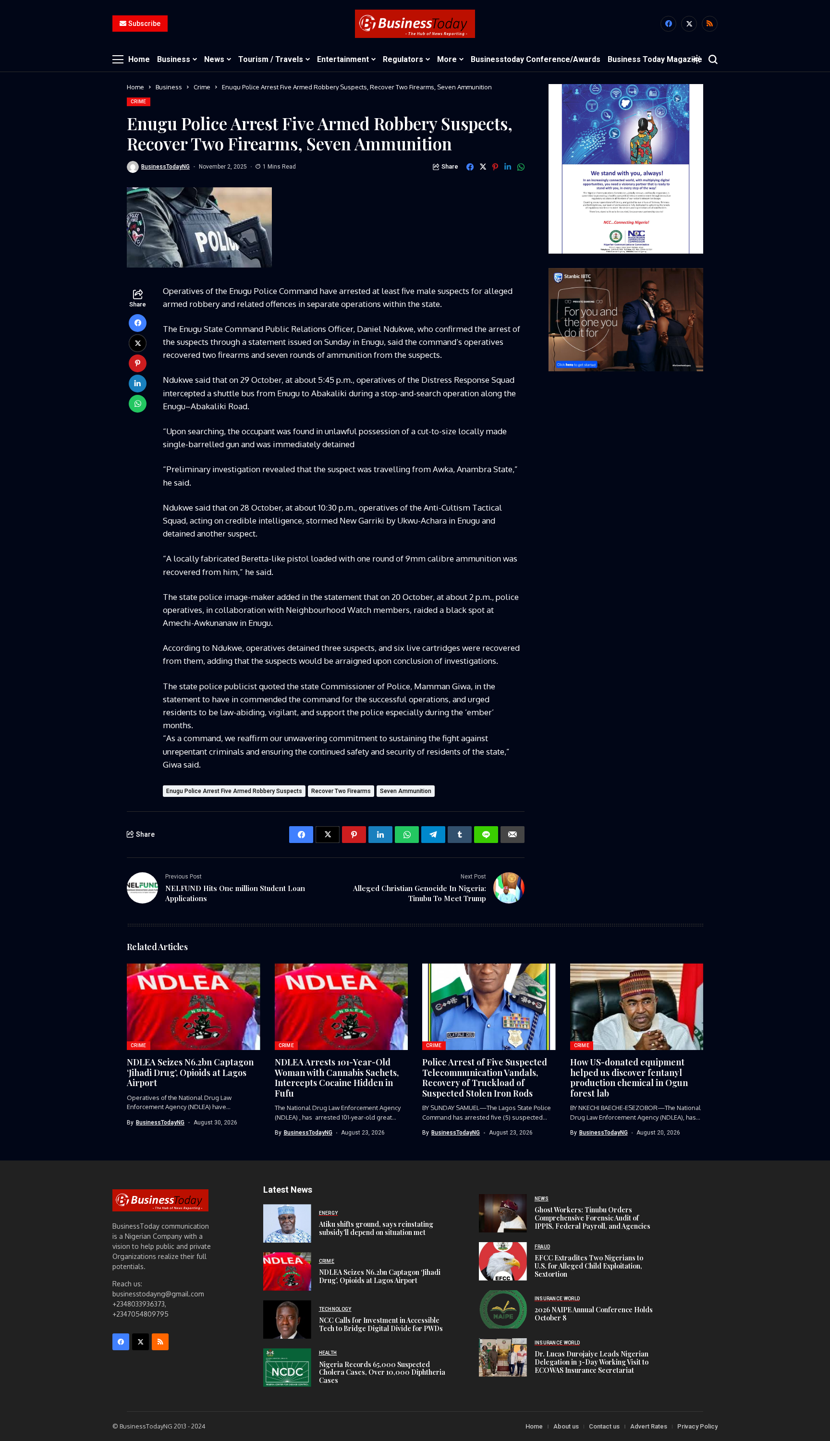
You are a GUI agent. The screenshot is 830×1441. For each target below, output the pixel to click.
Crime (202, 87)
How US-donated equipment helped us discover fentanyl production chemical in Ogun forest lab (629, 1077)
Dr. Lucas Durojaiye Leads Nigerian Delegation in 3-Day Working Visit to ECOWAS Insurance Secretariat (591, 1362)
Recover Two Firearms (341, 791)
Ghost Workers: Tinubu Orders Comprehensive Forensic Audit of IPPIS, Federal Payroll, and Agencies (592, 1218)
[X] (689, 24)
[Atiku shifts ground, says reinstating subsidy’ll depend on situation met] (287, 1223)
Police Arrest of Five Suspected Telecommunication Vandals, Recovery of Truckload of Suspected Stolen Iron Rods (484, 1077)
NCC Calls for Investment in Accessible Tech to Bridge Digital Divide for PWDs (381, 1324)
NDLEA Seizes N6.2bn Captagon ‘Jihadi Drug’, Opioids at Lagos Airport (190, 1072)
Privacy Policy (697, 1426)
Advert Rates (648, 1426)
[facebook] (668, 24)
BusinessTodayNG (165, 166)
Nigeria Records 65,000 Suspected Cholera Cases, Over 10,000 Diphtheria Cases (382, 1372)
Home (135, 87)
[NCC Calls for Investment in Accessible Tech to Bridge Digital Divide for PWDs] (287, 1319)
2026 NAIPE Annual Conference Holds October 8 (594, 1313)
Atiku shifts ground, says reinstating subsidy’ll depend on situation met (376, 1228)
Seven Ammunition (405, 791)
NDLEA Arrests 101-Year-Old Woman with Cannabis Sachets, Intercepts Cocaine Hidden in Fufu (337, 1077)
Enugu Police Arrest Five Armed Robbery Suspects (234, 791)
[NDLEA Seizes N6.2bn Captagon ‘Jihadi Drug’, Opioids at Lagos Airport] (287, 1271)
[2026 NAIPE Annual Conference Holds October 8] (503, 1309)
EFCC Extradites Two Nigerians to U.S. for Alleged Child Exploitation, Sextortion (589, 1266)
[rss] (710, 24)
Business (169, 87)
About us (566, 1426)
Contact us (604, 1426)
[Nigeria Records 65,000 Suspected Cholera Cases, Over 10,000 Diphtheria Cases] (287, 1367)
